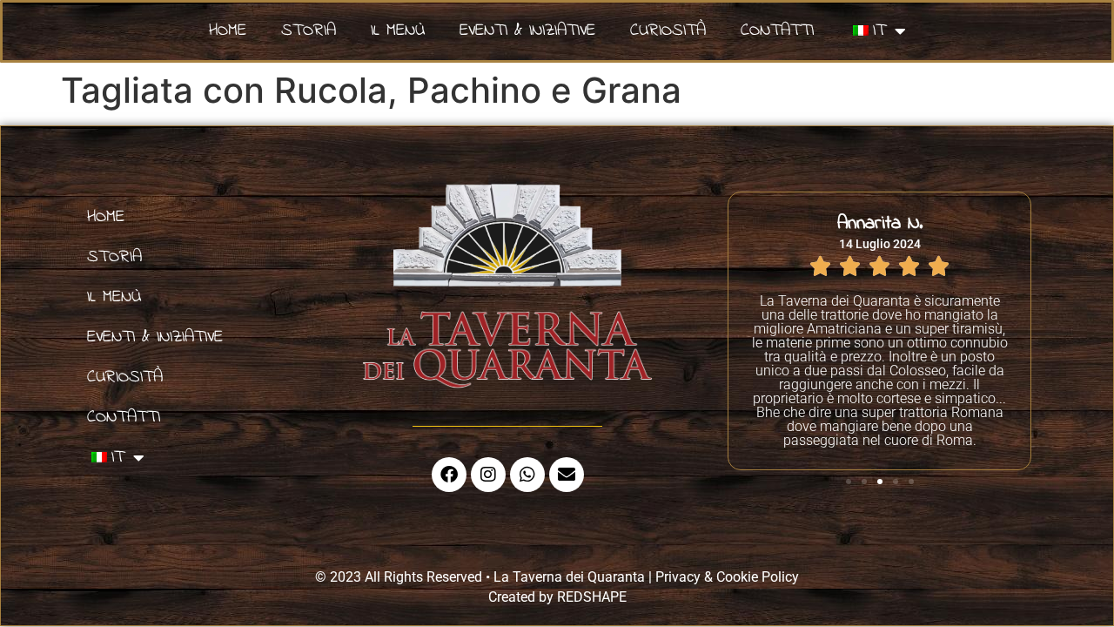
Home (227, 31)
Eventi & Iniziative (527, 31)
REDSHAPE (592, 597)
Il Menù (398, 31)
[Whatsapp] (527, 474)
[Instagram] (488, 474)
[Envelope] (566, 474)
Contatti (777, 31)
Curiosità (668, 31)
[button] (848, 481)
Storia (308, 31)
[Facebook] (449, 474)
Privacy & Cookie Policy (727, 577)
